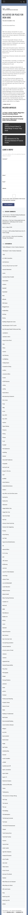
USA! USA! (4, 863)
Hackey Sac (5, 501)
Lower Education (6, 586)
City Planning (5, 355)
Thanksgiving (5, 792)
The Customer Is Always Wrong (9, 795)
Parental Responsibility (7, 665)
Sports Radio (5, 773)
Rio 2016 (4, 732)
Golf (3, 474)
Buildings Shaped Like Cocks (9, 321)
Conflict (4, 370)
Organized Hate (5, 661)
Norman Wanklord (6, 646)
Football (4, 445)
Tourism (4, 840)
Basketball (4, 292)
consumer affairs (6, 374)
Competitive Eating (6, 366)
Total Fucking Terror (7, 833)
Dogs (3, 403)
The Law (8, 104)
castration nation (6, 336)
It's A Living (5, 553)
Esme (3, 411)
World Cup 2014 (6, 900)
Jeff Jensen (5, 560)
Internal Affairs (5, 549)
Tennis (3, 788)
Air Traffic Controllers (7, 258)
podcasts (4, 683)
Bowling (4, 314)
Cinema (4, 351)
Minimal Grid (10, 912)
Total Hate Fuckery (6, 836)
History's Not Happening (8, 527)
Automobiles (5, 280)
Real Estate (5, 717)
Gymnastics (5, 497)
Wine (3, 892)
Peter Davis (5, 220)
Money (4, 620)
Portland (4, 695)
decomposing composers (8, 396)
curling (4, 385)
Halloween (4, 504)
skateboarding (5, 751)
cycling (4, 389)
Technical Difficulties (7, 784)
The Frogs (4, 799)
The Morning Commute (7, 818)
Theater (4, 829)
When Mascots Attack (7, 885)
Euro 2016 (4, 418)
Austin (3, 273)
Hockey (4, 530)
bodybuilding (5, 310)
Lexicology (4, 575)
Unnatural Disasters (6, 855)
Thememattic (19, 912)
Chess (3, 348)
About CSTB (9, 227)
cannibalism (5, 333)
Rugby (3, 743)
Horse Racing (5, 534)
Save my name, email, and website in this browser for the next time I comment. (13, 199)
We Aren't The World (7, 874)
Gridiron (4, 489)
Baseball (4, 288)
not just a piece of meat (7, 650)
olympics (4, 654)
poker (3, 687)
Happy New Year (6, 512)
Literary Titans (5, 579)
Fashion (4, 422)
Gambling (4, 452)
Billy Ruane (4, 303)
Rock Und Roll (5, 736)
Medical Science (6, 590)
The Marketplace (6, 814)
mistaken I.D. (5, 601)
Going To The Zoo (6, 471)
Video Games (5, 866)
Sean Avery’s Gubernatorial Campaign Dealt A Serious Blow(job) (12, 119)
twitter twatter (5, 848)
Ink (3, 545)
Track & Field (5, 844)
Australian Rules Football (8, 277)
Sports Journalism (6, 769)
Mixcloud (4, 605)
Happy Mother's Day (6, 508)
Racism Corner (5, 706)
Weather (4, 878)
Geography (4, 463)
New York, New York (7, 639)
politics (4, 691)
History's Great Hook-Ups (8, 523)
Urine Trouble (5, 859)
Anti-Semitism (5, 262)
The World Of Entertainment (8, 825)
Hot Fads (4, 538)
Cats (3, 344)
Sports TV (4, 777)
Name (4, 175)
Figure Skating (5, 426)
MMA (3, 609)
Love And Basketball (7, 583)
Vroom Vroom (5, 870)
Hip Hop (4, 519)
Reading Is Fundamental (7, 713)
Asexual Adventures (6, 269)
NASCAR (4, 627)
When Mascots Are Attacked (8, 881)
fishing (3, 433)
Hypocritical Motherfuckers (8, 542)
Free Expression (6, 448)
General (4, 456)
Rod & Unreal (5, 739)
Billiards (4, 299)
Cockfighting (5, 359)
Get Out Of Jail (5, 467)
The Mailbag (5, 810)
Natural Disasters (6, 631)
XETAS (4, 904)
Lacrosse (4, 568)
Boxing (5, 104)
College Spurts (5, 362)
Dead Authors (5, 392)
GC (14, 20)
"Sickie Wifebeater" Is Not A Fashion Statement (13, 247)
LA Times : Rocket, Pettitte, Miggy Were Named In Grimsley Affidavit (13, 113)
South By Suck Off (6, 766)
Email (4, 181)
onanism (4, 657)
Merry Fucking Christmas (8, 598)
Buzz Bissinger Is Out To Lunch (9, 325)
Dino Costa (5, 400)
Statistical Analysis (6, 781)
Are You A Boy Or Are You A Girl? (9, 265)
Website (4, 188)
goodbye (4, 478)
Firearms (4, 430)
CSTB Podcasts (6, 381)
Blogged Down (5, 306)
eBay (3, 407)
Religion (4, 728)
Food (3, 441)
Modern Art (5, 616)
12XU (3, 254)
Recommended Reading (7, 721)
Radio (3, 710)
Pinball (4, 676)
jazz (3, 557)
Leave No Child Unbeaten (8, 571)
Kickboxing (4, 564)
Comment (5, 159)
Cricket (4, 377)
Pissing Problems (6, 680)
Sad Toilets (5, 747)
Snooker (4, 754)
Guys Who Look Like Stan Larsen (9, 493)
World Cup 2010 (6, 896)
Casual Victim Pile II (7, 340)
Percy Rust (4, 669)
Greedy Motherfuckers (7, 486)
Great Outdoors (5, 482)
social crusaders (6, 758)
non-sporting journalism (7, 642)
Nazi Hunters (5, 635)
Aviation (4, 284)
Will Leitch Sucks (6, 889)
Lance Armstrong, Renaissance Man (12, 116)
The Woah (4, 822)
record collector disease (8, 725)
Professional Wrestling (7, 698)
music (3, 624)
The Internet (5, 803)
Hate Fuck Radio (6, 515)
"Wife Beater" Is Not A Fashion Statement (11, 250)
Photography (5, 672)
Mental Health (5, 594)
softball (4, 762)
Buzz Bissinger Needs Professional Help (11, 329)
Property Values (6, 702)
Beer (3, 295)
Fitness (4, 437)
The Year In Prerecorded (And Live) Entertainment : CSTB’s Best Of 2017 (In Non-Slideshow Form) (13, 222)
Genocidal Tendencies (7, 459)
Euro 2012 (4, 415)
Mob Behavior (5, 613)
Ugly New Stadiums (6, 851)
